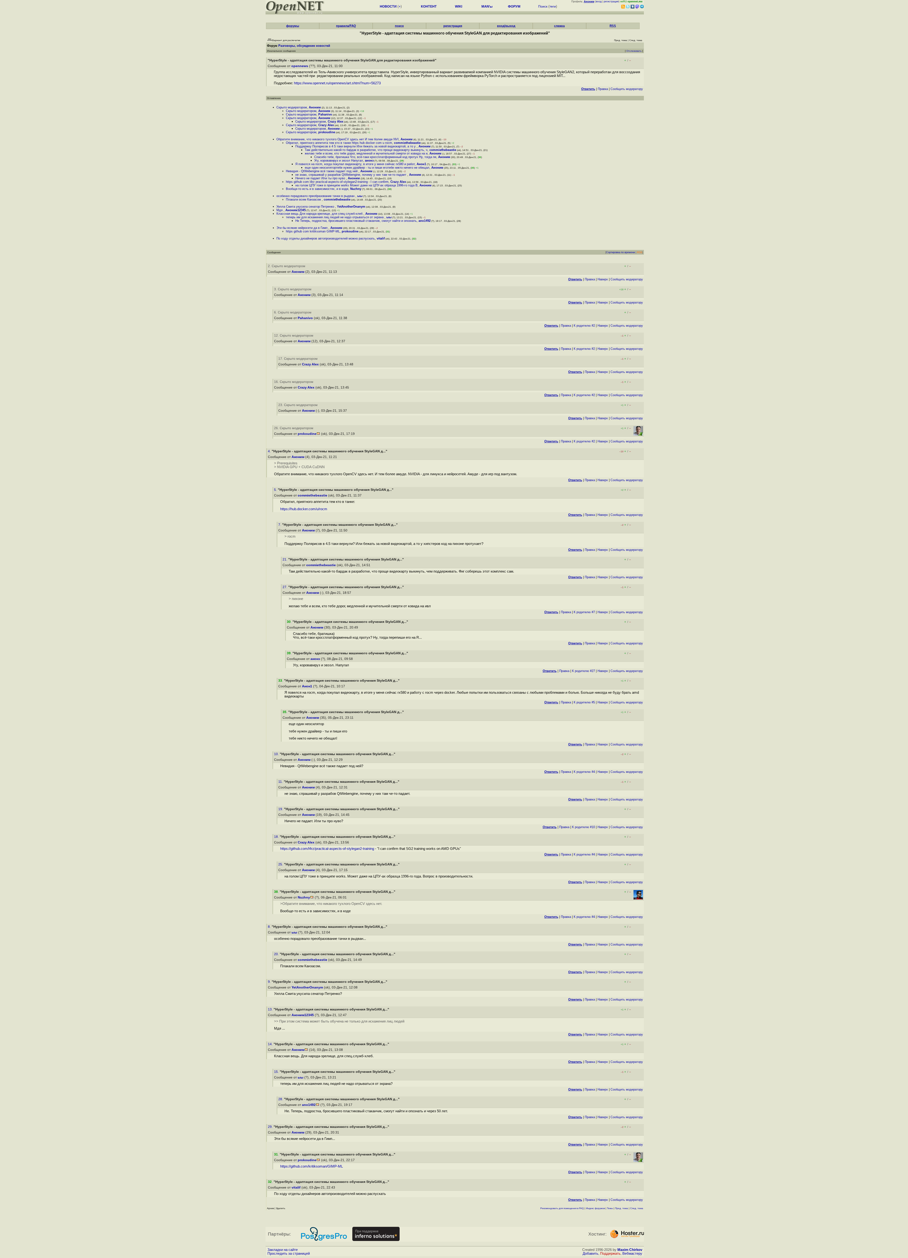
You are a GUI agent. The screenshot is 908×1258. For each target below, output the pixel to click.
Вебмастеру (632, 1253)
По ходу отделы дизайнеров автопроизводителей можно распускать (325, 238)
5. (276, 490)
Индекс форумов (595, 1208)
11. (281, 781)
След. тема (636, 1208)
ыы (359, 196)
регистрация (611, 1)
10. (277, 754)
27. (285, 587)
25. (281, 864)
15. (277, 1072)
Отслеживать (634, 51)
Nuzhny (355, 189)
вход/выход (506, 26)
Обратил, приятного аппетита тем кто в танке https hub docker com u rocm (339, 143)
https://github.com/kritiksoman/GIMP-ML (311, 1166)
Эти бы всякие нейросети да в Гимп (302, 228)
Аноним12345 (295, 210)
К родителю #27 (583, 671)
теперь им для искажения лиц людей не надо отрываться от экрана (335, 217)
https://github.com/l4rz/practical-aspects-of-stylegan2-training (327, 849)
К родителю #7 (584, 612)
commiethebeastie (407, 143)
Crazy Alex (335, 121)
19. (281, 809)
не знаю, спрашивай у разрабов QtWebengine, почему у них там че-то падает (351, 174)
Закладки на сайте (282, 1250)
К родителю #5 (584, 702)
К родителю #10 (583, 827)
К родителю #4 (584, 772)
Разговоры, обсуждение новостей (304, 45)
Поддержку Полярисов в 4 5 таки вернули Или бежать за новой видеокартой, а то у (356, 146)
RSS (613, 26)
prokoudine (326, 132)
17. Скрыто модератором (298, 358)
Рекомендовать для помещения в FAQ (562, 1208)
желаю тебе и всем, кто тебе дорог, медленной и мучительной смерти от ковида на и (366, 153)
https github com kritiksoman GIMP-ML (313, 231)
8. (270, 927)
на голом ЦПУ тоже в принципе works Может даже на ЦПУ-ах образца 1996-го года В (356, 185)
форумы (292, 26)
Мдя (280, 210)
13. (271, 1009)
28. (281, 1099)
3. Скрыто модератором (292, 289)
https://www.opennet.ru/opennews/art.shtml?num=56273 (337, 83)
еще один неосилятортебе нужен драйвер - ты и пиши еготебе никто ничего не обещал (367, 167)
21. (285, 559)
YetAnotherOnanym (351, 206)
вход (599, 1)
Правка (603, 89)
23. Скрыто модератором (298, 405)
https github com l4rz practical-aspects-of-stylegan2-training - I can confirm (337, 182)
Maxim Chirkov (629, 1250)
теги (553, 6)
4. (270, 451)
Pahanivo (325, 114)
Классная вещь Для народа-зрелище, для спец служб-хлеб (319, 213)
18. (277, 837)
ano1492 (425, 221)
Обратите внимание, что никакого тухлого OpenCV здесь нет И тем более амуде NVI (337, 139)
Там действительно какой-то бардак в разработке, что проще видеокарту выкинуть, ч (366, 150)
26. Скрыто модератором (293, 428)
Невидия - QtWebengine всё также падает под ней (322, 171)
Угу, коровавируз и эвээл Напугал (338, 160)
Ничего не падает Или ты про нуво (320, 178)
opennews (299, 66)
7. (280, 524)
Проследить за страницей (288, 1253)
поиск (399, 26)
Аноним (315, 107)
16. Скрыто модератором (293, 382)
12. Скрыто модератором (293, 335)
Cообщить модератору (627, 89)
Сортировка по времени (620, 252)
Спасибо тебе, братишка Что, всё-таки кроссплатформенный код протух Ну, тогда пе (375, 157)
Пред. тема (621, 1208)
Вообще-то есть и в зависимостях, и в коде (317, 189)
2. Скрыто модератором (286, 266)
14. (271, 1044)
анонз (369, 160)
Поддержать (610, 1253)
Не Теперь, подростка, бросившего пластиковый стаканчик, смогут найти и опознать (356, 221)
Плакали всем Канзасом (304, 199)
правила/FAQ (346, 26)
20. (277, 954)
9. (270, 982)
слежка (559, 26)
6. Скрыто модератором (292, 312)
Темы (610, 1208)
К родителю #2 (584, 325)
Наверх (603, 279)
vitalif (381, 238)
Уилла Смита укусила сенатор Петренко (305, 206)
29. (271, 1127)
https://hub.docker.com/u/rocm (303, 509)
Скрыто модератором (291, 107)
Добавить (590, 1253)
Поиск (542, 6)
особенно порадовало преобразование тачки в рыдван (315, 196)
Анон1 (421, 164)
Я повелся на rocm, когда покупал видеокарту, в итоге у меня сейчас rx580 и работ (355, 164)
